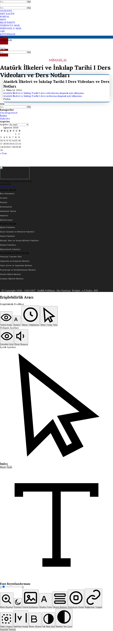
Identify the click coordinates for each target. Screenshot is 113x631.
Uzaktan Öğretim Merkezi (12, 279)
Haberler (5, 118)
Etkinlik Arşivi (6, 220)
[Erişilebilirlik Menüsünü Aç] (98, 293)
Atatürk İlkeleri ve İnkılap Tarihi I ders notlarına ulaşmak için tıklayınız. (42, 95)
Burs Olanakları (7, 194)
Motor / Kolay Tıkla (49, 325)
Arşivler (4, 124)
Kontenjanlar (6, 207)
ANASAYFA (6, 10)
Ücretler (4, 198)
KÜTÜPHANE (7, 34)
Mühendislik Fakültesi (10, 249)
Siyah (9, 467)
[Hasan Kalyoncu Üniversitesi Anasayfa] (1, 49)
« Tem (3, 153)
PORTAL (4, 16)
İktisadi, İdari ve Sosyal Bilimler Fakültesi (19, 241)
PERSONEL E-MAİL (11, 28)
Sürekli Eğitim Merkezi (10, 274)
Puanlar (3, 202)
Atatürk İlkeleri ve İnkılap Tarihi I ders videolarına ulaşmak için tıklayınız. (43, 93)
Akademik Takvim (8, 211)
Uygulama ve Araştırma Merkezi (15, 261)
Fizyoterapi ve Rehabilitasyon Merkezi (18, 270)
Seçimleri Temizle (7, 630)
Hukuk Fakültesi (7, 236)
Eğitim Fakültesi (7, 227)
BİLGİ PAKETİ (7, 22)
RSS (96, 290)
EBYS (3, 19)
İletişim (76, 290)
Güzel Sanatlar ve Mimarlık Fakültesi (17, 232)
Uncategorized (8, 112)
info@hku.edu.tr (9, 187)
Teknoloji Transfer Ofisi (11, 257)
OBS (2, 31)
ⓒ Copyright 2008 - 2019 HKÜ (18, 290)
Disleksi (17, 325)
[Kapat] (0, 301)
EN (1, 37)
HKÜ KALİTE (7, 13)
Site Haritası (63, 290)
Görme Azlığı (6, 325)
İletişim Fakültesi (8, 245)
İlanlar (3, 115)
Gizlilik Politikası (46, 290)
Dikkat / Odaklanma (30, 325)
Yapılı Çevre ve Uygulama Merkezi (16, 266)
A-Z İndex (87, 290)
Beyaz (3, 467)
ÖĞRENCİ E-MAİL (10, 25)
